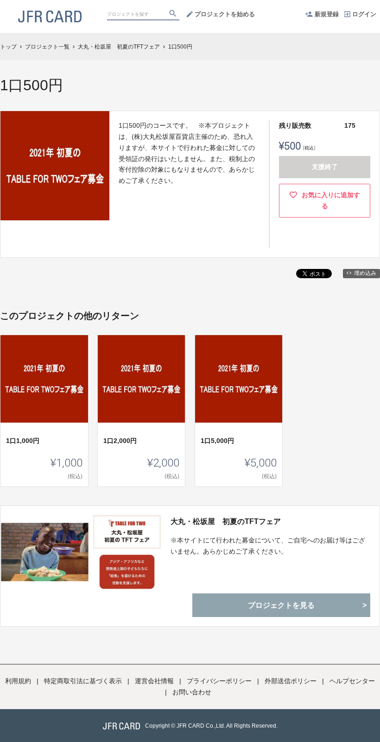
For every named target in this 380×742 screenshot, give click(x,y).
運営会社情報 (154, 681)
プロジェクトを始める (225, 14)
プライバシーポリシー (219, 681)
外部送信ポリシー (291, 681)
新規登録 (327, 14)
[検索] (173, 14)
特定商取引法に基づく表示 (83, 681)
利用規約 (18, 681)
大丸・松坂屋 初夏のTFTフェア (226, 521)
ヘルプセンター (352, 681)
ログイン (364, 14)
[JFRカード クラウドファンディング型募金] (50, 9)
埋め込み (365, 273)
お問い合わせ (191, 692)
